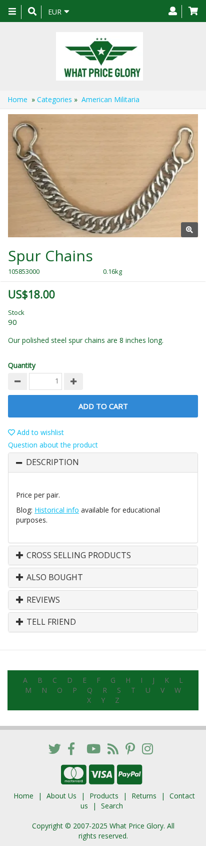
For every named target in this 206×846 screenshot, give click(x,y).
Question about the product (53, 445)
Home (18, 99)
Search (112, 805)
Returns (144, 795)
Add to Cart (103, 406)
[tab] (103, 462)
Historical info (56, 510)
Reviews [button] (42, 600)
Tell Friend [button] (50, 622)
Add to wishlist (39, 432)
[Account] (172, 12)
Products (104, 795)
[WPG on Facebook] (71, 748)
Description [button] (52, 462)
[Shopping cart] (193, 12)
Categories (54, 99)
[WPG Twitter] (54, 748)
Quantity (22, 365)
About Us (61, 795)
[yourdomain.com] (99, 56)
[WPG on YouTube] (93, 748)
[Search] (32, 12)
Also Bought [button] (53, 577)
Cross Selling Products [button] (77, 555)
